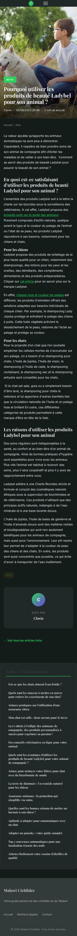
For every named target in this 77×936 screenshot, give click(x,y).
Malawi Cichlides (19, 890)
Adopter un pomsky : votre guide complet (35, 833)
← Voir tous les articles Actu (23, 640)
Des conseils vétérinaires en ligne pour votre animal (37, 744)
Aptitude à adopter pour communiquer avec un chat (36, 823)
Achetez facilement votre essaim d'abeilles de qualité (38, 856)
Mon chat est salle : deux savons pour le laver (37, 717)
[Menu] (45, 3)
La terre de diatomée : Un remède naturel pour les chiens (35, 785)
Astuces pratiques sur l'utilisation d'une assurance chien (34, 707)
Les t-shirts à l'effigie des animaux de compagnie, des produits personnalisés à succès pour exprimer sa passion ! (34, 730)
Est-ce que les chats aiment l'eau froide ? (35, 684)
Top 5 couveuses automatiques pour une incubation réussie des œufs (34, 843)
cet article (27, 281)
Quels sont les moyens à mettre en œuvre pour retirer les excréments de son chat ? (35, 695)
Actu (9, 79)
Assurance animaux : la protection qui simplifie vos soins (33, 798)
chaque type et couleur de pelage (40, 295)
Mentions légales (27, 914)
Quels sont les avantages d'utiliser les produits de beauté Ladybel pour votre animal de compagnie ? (38, 759)
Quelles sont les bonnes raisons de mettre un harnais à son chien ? (37, 810)
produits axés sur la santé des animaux (31, 215)
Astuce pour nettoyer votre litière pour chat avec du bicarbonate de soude (36, 773)
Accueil (8, 124)
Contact (47, 914)
